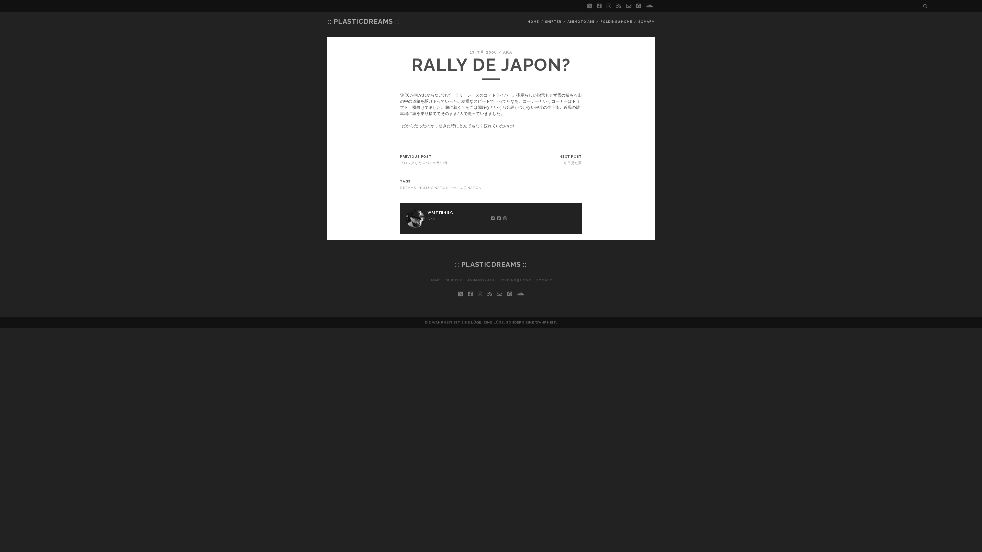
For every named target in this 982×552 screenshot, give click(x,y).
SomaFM (646, 22)
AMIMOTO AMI (580, 22)
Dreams (408, 188)
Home (533, 22)
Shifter (553, 22)
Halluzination (466, 188)
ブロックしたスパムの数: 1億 (424, 163)
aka (507, 52)
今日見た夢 (573, 163)
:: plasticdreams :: (363, 21)
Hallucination (434, 188)
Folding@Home (616, 22)
